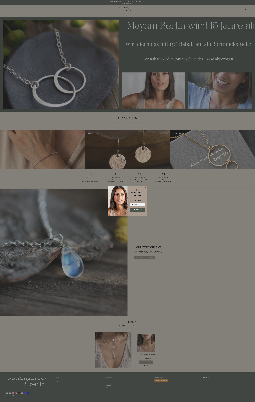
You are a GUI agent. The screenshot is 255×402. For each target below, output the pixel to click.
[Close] (145, 187)
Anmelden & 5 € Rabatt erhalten (137, 210)
